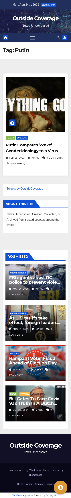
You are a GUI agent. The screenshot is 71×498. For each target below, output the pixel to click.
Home (20, 484)
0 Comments (55, 158)
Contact (39, 484)
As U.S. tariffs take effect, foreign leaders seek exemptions (33, 322)
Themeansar (35, 475)
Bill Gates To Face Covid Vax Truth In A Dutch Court (34, 403)
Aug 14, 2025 (21, 289)
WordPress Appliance (22, 495)
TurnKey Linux (52, 495)
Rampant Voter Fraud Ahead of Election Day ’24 (32, 363)
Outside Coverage (36, 18)
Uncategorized (18, 273)
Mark (35, 158)
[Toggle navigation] (32, 38)
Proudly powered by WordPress (25, 470)
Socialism (22, 138)
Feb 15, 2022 (17, 158)
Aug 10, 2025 (21, 329)
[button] (58, 37)
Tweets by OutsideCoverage (25, 188)
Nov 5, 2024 (20, 369)
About (29, 484)
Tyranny (24, 394)
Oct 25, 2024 (21, 410)
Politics (14, 354)
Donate (50, 484)
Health (10, 138)
